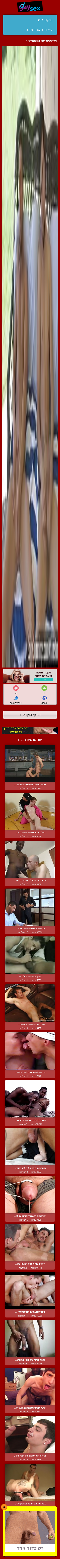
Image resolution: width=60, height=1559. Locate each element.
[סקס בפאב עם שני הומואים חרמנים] (30, 763)
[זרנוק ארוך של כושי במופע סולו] (30, 1338)
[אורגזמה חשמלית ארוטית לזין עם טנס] (30, 1194)
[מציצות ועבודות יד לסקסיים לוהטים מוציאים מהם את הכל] (30, 1003)
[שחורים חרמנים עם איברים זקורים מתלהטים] (30, 1098)
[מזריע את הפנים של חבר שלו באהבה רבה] (30, 1434)
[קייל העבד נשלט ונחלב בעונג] (30, 811)
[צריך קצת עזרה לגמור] (30, 955)
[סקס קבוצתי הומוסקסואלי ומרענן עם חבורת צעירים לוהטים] (30, 1290)
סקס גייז (45, 20)
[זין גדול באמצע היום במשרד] (30, 907)
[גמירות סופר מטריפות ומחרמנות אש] (30, 1051)
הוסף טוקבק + (30, 714)
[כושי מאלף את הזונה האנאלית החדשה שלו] (30, 1386)
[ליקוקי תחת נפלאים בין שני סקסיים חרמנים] (30, 1242)
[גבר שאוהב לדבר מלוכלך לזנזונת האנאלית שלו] (30, 1482)
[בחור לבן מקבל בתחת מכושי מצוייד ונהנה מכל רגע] (30, 859)
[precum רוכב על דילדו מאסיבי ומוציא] (30, 1146)
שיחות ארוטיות (39, 29)
